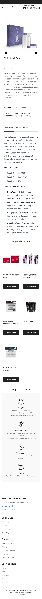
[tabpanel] (21, 184)
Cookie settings (21, 595)
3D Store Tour (6, 529)
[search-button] (13, 7)
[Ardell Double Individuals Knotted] (11, 305)
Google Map (5, 533)
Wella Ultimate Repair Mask (11, 276)
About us (4, 526)
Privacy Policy (6, 554)
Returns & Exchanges (8, 550)
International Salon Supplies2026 (25, 590)
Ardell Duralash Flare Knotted (10, 369)
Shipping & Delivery (7, 547)
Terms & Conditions (8, 558)
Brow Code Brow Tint (31, 321)
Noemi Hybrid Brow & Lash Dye (31, 276)
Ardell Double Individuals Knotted (10, 322)
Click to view (21, 107)
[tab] (8, 128)
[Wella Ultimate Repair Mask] (11, 259)
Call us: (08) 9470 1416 (8, 510)
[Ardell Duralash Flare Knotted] (11, 352)
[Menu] (3, 7)
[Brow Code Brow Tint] (31, 305)
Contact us (5, 522)
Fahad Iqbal (28, 592)
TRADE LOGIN (11, 286)
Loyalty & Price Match (8, 543)
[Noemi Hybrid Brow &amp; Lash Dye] (31, 259)
